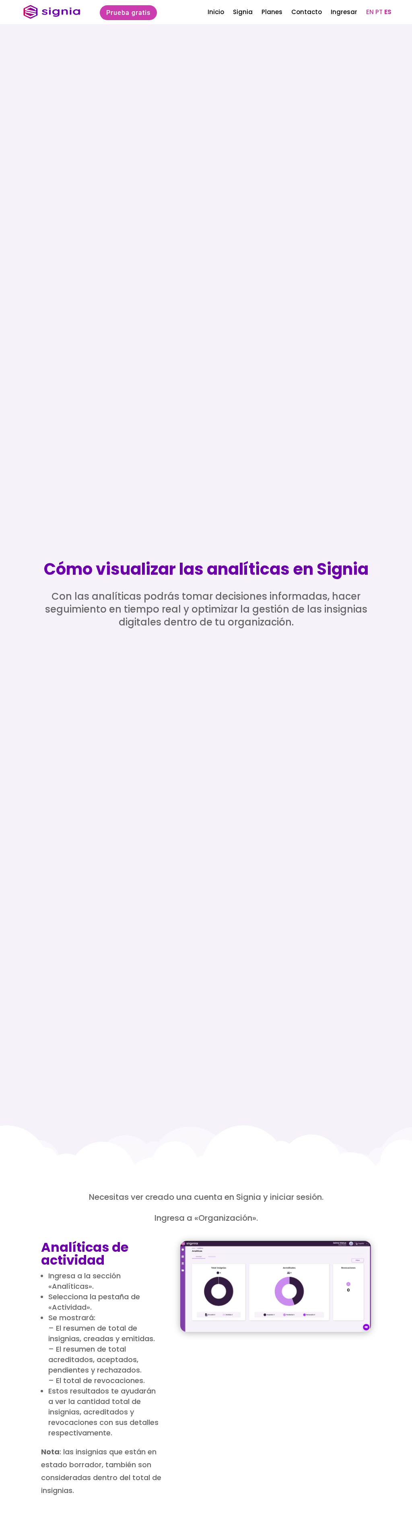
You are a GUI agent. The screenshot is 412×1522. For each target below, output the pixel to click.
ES (387, 12)
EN (370, 12)
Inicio (216, 12)
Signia (243, 12)
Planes (272, 12)
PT (379, 12)
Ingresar (344, 12)
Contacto (306, 12)
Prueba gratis (128, 13)
